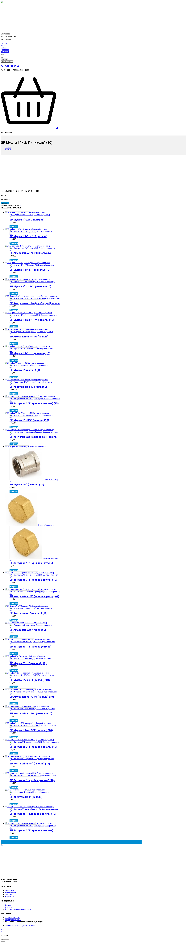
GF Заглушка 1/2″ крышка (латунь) (31, 563)
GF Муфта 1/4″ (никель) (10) (27, 484)
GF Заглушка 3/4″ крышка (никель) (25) (34, 403)
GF (21, 205)
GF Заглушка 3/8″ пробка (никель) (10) (33, 579)
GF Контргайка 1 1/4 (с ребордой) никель (35, 303)
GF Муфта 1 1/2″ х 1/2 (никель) (28, 236)
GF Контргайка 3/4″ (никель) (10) (30, 763)
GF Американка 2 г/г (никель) (28, 629)
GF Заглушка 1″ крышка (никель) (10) (33, 813)
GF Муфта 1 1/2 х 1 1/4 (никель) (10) (32, 319)
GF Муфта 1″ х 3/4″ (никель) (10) (29, 420)
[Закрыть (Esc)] (2, 939)
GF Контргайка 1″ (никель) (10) (29, 613)
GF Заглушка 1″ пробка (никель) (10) (32, 780)
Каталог (8, 149)
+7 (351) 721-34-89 (10, 66)
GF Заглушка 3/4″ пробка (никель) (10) (33, 746)
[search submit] (2, 57)
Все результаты (7, 61)
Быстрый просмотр (38, 212)
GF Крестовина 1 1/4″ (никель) (28, 386)
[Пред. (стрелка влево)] (2, 941)
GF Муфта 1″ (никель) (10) (26, 370)
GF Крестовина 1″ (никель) (26, 796)
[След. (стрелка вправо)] (4, 941)
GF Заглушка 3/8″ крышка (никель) (31, 830)
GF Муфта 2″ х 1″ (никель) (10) (28, 663)
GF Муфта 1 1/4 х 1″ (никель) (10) (30, 269)
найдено (4, 59)
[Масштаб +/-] (8, 939)
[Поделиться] (4, 939)
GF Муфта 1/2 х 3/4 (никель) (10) (30, 680)
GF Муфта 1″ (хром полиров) (27, 219)
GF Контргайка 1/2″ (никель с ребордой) (34, 596)
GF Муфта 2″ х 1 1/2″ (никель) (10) (30, 286)
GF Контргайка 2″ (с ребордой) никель (33, 436)
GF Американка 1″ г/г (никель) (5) (30, 253)
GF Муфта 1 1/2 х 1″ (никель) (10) (30, 353)
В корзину (5, 203)
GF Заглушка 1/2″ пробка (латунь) (30, 646)
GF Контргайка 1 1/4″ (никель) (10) (31, 713)
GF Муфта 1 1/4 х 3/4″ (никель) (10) (31, 730)
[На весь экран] (6, 939)
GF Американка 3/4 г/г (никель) (29, 336)
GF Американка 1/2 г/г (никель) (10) (32, 696)
